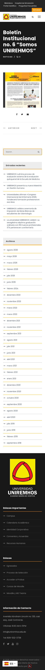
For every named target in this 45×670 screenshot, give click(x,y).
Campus (11, 515)
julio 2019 (10, 423)
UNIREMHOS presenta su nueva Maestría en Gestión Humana (24, 186)
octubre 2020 (13, 398)
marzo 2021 (12, 365)
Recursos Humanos (16, 543)
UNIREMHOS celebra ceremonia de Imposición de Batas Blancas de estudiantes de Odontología (21, 211)
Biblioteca (8, 3)
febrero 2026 (12, 269)
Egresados (12, 565)
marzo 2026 (12, 263)
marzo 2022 (12, 314)
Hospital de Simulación (24, 3)
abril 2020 (11, 417)
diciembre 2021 (13, 320)
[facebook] (3, 644)
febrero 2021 (12, 372)
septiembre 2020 (14, 404)
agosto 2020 (12, 410)
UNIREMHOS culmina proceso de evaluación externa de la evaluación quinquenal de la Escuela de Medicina (23, 176)
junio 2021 (11, 353)
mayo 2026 (12, 256)
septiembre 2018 (14, 443)
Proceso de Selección (17, 572)
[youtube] (13, 644)
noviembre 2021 (13, 327)
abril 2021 (11, 359)
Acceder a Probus (15, 579)
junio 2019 (11, 430)
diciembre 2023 (13, 295)
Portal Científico (10, 6)
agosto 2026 (12, 250)
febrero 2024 (12, 288)
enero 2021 (11, 378)
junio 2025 (11, 282)
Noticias (7, 57)
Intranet (37, 10)
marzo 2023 (12, 308)
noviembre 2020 (14, 391)
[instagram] (17, 644)
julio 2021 (10, 346)
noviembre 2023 (14, 301)
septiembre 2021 (14, 333)
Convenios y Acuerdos (17, 536)
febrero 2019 (12, 436)
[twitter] (8, 644)
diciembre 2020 (13, 385)
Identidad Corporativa (17, 529)
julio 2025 (11, 275)
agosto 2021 (12, 340)
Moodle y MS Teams (16, 593)
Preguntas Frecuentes (28, 6)
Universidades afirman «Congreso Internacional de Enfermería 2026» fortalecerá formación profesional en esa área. (23, 198)
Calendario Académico (18, 522)
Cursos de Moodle (15, 586)
